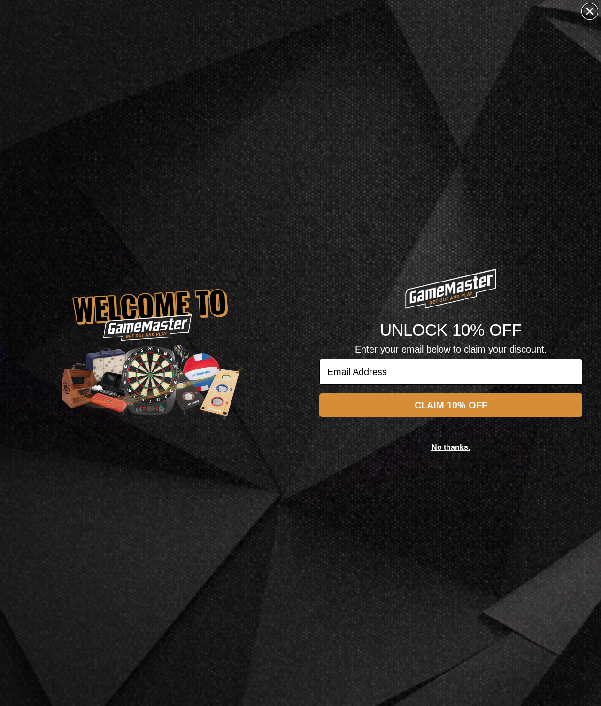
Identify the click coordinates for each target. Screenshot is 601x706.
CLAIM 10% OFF (451, 405)
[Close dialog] (589, 11)
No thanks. (450, 447)
